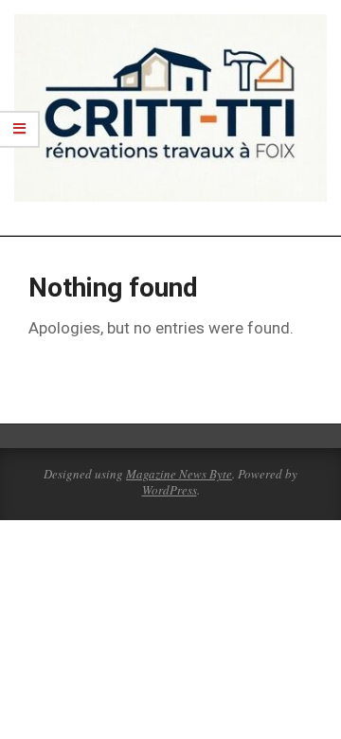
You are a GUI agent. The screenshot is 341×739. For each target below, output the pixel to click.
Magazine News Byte (179, 473)
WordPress (169, 489)
